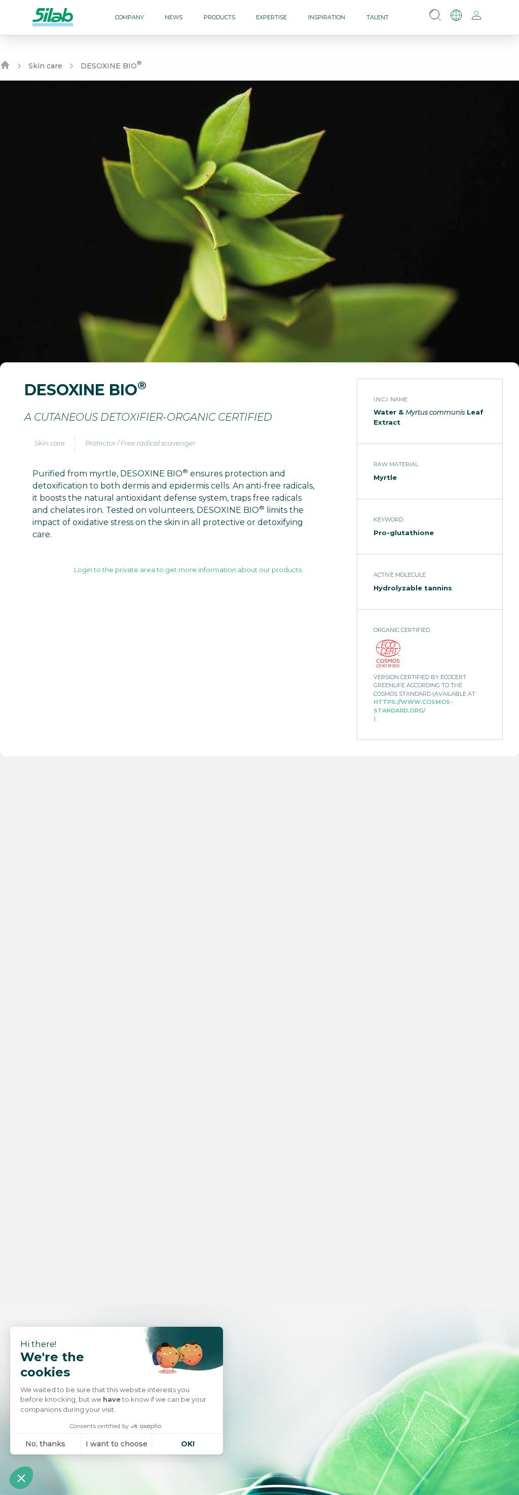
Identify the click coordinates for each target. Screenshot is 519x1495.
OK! (188, 1443)
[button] (21, 1478)
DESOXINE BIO (111, 65)
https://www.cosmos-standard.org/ (413, 706)
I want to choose (116, 1443)
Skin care (45, 65)
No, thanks (45, 1443)
